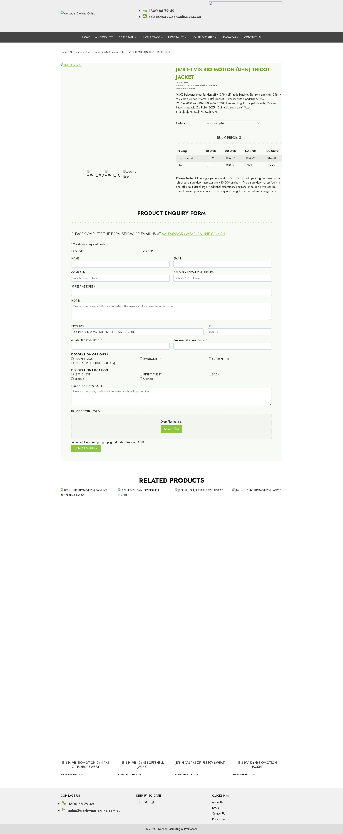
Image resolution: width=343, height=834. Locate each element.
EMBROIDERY (152, 359)
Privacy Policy (220, 819)
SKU (210, 326)
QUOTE (79, 251)
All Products (104, 37)
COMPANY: (78, 272)
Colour (180, 123)
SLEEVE (79, 379)
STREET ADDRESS (83, 286)
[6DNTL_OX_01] (114, 116)
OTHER (148, 379)
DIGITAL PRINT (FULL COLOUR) (94, 363)
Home (86, 37)
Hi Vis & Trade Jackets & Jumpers (203, 85)
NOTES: (76, 301)
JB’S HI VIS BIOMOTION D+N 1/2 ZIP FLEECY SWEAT (85, 764)
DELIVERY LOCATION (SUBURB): (195, 272)
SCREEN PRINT (222, 359)
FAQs (215, 808)
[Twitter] (146, 802)
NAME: (76, 258)
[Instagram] (152, 802)
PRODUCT (77, 326)
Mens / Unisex (188, 88)
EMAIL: (178, 258)
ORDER (148, 251)
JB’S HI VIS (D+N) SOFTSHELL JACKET (143, 764)
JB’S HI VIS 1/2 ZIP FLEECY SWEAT (200, 762)
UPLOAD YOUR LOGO (85, 411)
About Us (217, 802)
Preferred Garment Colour (190, 340)
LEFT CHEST (82, 374)
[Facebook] (139, 802)
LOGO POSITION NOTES (87, 386)
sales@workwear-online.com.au (193, 234)
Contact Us (252, 37)
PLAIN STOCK (83, 359)
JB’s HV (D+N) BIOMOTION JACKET (257, 764)
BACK (215, 374)
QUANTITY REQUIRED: (86, 340)
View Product (70, 774)
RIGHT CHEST (152, 374)
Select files (171, 429)
